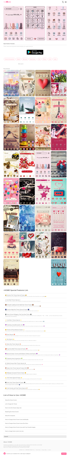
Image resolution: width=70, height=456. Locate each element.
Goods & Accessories (9, 59)
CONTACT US (21, 449)
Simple (18, 59)
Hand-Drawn (32, 59)
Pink (39, 59)
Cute (50, 59)
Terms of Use (38, 449)
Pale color (25, 59)
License (49, 449)
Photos (44, 59)
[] (65, 436)
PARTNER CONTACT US (30, 449)
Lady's (55, 59)
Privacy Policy (44, 449)
